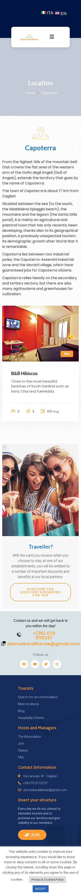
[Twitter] (46, 664)
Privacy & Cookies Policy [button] (47, 879)
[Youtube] (35, 664)
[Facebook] (24, 664)
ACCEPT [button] (40, 889)
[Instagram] (57, 664)
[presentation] (13, 333)
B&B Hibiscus (24, 373)
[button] (32, 835)
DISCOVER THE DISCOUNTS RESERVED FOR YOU (40, 592)
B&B (67, 354)
